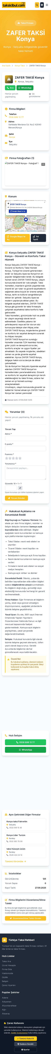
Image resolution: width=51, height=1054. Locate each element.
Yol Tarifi (36, 238)
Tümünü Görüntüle (14, 861)
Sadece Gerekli (26, 1044)
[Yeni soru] (20, 488)
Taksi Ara (6, 961)
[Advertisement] (25, 701)
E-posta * (9, 444)
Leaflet (21, 231)
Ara (11, 88)
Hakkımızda (7, 973)
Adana (5, 997)
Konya (12, 137)
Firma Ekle (7, 969)
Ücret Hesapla (9, 965)
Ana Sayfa (6, 66)
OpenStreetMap (31, 231)
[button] (25, 219)
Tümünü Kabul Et (26, 1038)
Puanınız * (9, 454)
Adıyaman (6, 1001)
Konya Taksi (20, 66)
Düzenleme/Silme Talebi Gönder (27, 918)
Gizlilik (5, 977)
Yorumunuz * (10, 464)
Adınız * (8, 434)
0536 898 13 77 (16, 117)
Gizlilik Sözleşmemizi (19, 1033)
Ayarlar (27, 1050)
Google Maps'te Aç (18, 211)
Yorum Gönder (18, 498)
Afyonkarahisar (9, 1005)
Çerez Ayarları (9, 985)
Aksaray (6, 1013)
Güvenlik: (13, 484)
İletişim (5, 981)
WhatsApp (26, 88)
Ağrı (4, 1009)
